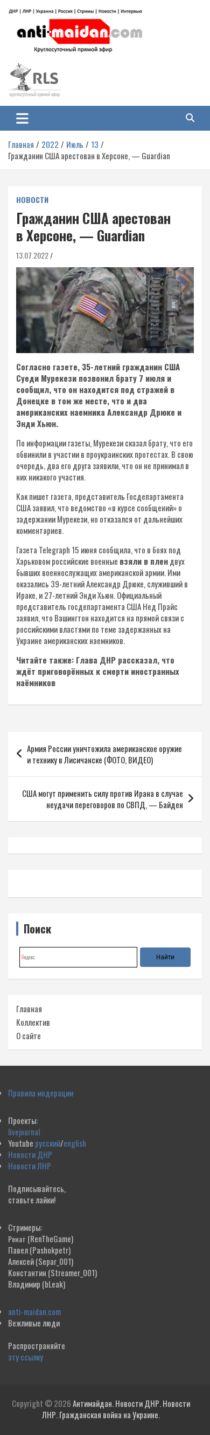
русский (47, 1143)
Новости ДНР (30, 1154)
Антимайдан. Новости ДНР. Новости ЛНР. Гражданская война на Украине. (116, 1408)
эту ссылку (25, 1357)
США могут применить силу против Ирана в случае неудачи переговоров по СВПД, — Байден (102, 798)
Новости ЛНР (29, 1166)
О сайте (28, 1035)
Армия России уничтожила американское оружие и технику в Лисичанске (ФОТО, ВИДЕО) (104, 754)
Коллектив (33, 1022)
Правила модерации (40, 1093)
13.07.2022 (32, 255)
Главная (29, 1008)
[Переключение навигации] (22, 118)
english (75, 1143)
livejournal (24, 1132)
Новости (32, 199)
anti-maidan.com (34, 1311)
